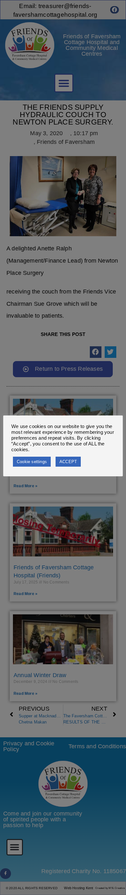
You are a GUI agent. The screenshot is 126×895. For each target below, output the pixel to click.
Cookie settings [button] (32, 461)
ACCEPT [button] (68, 461)
